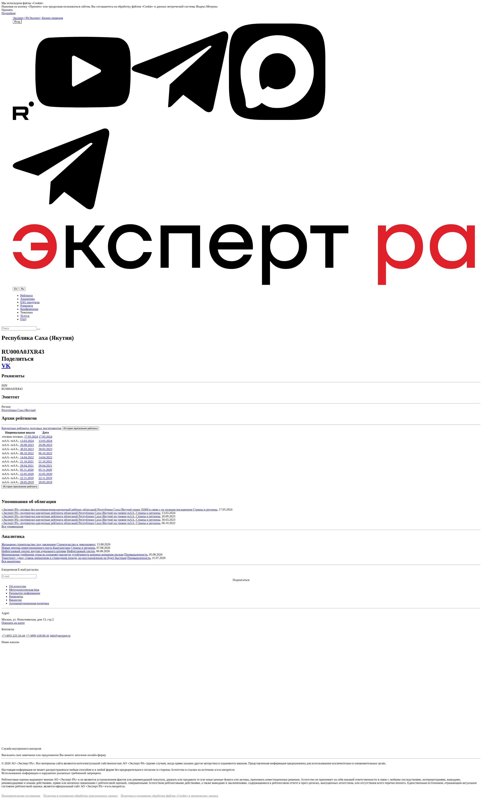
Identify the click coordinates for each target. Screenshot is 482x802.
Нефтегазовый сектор (81, 551)
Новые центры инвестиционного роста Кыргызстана (36, 547)
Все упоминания (12, 526)
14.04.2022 (27, 457)
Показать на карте (13, 622)
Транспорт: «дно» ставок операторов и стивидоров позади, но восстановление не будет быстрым (64, 558)
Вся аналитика (11, 561)
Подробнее (9, 13)
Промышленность (135, 554)
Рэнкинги (26, 305)
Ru (22, 288)
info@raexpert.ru (60, 635)
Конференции (29, 309)
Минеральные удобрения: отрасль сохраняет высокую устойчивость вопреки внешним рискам (63, 554)
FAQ (23, 319)
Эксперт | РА (21, 18)
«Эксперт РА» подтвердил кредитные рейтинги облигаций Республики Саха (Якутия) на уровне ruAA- (69, 513)
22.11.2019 (27, 478)
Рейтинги (26, 295)
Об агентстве (17, 586)
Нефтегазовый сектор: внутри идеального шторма (34, 551)
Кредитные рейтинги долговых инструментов (31, 428)
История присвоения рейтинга (80, 428)
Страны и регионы (205, 509)
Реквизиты (16, 596)
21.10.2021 (27, 461)
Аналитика (27, 298)
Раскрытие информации (24, 593)
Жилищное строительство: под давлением (29, 544)
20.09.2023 (27, 445)
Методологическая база (24, 589)
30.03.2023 (27, 449)
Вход (17, 21)
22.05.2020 (27, 474)
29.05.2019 (27, 482)
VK (6, 365)
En (15, 288)
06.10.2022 (27, 453)
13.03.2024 (27, 440)
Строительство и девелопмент (75, 544)
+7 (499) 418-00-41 (37, 635)
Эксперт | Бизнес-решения (46, 18)
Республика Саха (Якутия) (19, 410)
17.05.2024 (31, 436)
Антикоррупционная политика (29, 603)
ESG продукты (30, 302)
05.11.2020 (27, 469)
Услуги (24, 315)
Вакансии (15, 600)
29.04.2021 (27, 465)
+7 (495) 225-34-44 (13, 635)
